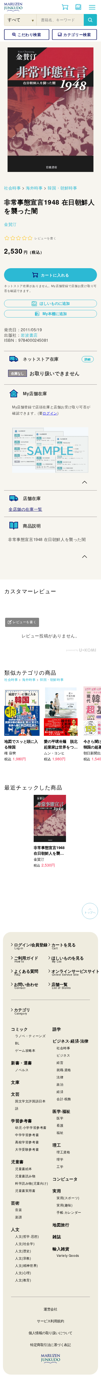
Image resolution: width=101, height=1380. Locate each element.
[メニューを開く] (92, 7)
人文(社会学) (24, 1243)
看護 (60, 1125)
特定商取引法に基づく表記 (50, 1344)
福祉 (60, 1132)
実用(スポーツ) (68, 1197)
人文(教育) (23, 1280)
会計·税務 (64, 1098)
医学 (60, 1118)
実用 (57, 1191)
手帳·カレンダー (69, 1212)
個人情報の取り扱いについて (50, 1332)
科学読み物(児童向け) (31, 1183)
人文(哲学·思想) (27, 1236)
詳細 (88, 359)
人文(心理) (23, 1272)
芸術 (15, 1203)
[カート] (65, 7)
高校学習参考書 (27, 1142)
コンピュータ (65, 1179)
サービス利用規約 (50, 1320)
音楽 (18, 1209)
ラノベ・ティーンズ (30, 1035)
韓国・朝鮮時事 (62, 188)
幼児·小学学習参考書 (31, 1127)
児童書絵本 (23, 1168)
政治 (60, 1084)
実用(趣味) (65, 1205)
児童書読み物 (25, 1176)
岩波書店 (29, 335)
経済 (60, 1091)
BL (17, 1043)
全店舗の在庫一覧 (25, 509)
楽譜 (18, 1217)
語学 (57, 1029)
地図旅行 (61, 1225)
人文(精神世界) (26, 1265)
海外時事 (34, 188)
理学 (60, 1159)
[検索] (90, 20)
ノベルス (22, 1069)
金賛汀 (10, 224)
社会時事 (12, 188)
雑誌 (57, 1237)
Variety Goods (68, 1255)
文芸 (15, 1094)
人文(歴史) (23, 1250)
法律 (60, 1077)
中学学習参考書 (27, 1134)
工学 (60, 1166)
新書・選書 (21, 1063)
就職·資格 (64, 1069)
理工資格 (63, 1152)
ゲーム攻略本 (25, 1050)
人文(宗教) (23, 1258)
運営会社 (50, 1309)
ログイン (50, 413)
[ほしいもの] (78, 7)
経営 (60, 1062)
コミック (19, 1029)
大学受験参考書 (27, 1149)
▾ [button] (33, 20)
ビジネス (63, 1055)
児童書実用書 (25, 1190)
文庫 (15, 1082)
